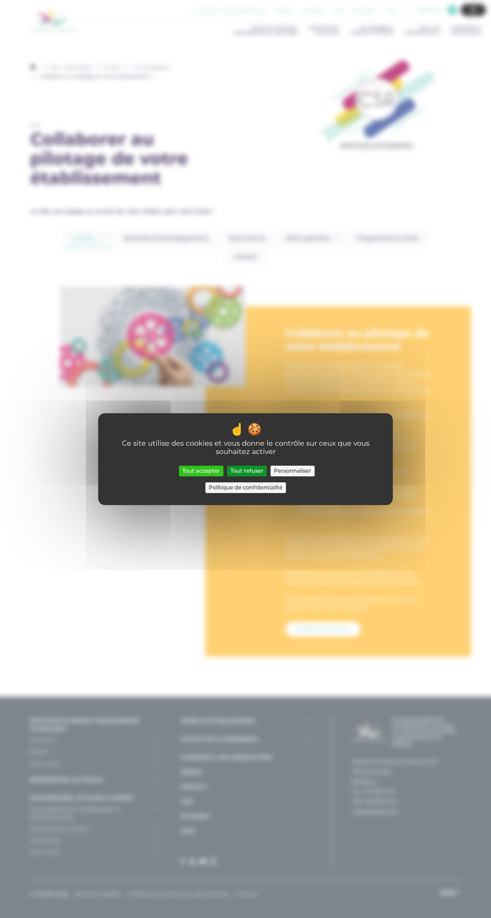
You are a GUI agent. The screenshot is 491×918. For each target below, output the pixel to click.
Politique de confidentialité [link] (246, 487)
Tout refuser (247, 471)
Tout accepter (201, 471)
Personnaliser (292, 471)
